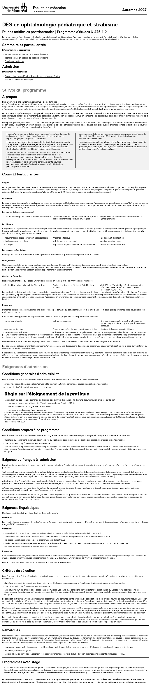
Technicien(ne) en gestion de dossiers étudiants (26, 54)
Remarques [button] (11, 630)
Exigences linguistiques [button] (20, 508)
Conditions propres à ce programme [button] (30, 430)
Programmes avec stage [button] (21, 662)
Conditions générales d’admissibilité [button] (31, 374)
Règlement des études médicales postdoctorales (86, 384)
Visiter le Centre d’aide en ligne (19, 80)
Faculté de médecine (14, 61)
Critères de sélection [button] (18, 571)
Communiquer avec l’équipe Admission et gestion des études (32, 76)
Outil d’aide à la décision (60, 562)
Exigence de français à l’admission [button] (29, 459)
